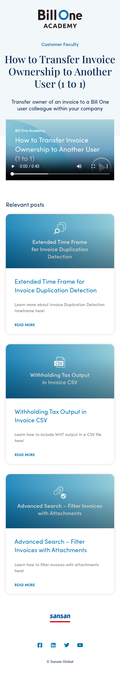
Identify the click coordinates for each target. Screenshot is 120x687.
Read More (25, 324)
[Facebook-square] (40, 645)
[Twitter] (66, 645)
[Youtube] (80, 645)
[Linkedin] (53, 645)
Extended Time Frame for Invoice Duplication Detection (56, 285)
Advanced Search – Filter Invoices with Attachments (51, 545)
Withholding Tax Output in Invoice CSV (51, 415)
